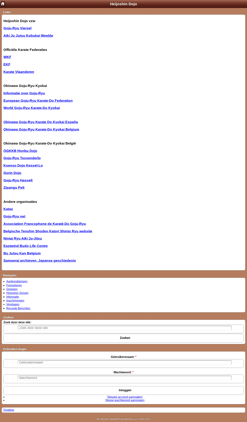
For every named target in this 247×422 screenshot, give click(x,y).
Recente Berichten (18, 308)
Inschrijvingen (15, 300)
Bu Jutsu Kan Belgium (22, 253)
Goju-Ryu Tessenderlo (22, 158)
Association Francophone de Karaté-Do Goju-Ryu (44, 224)
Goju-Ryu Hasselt (18, 180)
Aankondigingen (16, 281)
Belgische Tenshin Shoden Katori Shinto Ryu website (47, 231)
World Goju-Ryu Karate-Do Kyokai (31, 108)
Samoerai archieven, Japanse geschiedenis (39, 260)
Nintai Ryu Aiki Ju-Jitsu (22, 238)
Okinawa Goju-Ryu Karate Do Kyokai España (40, 122)
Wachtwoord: (123, 372)
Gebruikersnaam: (123, 356)
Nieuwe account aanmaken (124, 396)
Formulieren (14, 285)
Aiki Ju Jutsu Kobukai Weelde (28, 35)
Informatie (12, 296)
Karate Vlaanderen (18, 72)
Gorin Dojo (12, 173)
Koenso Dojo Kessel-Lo (23, 165)
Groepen (12, 289)
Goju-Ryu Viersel (17, 28)
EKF (6, 64)
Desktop (8, 409)
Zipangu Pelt (13, 187)
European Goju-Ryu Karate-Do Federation (38, 101)
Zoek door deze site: (17, 322)
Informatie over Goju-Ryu (24, 93)
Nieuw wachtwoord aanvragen (124, 400)
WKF (7, 57)
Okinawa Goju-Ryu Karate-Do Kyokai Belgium (41, 129)
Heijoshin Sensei (17, 292)
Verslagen (12, 304)
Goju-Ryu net (14, 216)
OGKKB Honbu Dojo (20, 151)
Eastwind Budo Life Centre (25, 246)
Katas (8, 209)
